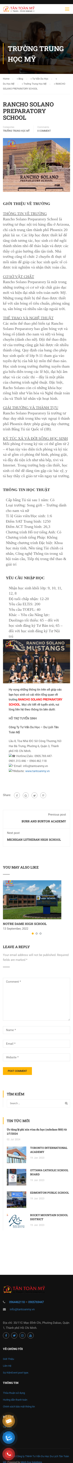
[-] (19, 10)
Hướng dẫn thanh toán (15, 1399)
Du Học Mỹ (8, 83)
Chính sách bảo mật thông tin (19, 1406)
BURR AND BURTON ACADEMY (44, 821)
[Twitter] (34, 795)
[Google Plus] (26, 795)
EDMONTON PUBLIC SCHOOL (49, 1192)
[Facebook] (17, 795)
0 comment (44, 130)
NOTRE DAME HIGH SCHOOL (25, 924)
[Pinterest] (43, 795)
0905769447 (36, 1302)
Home (6, 78)
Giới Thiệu (8, 1358)
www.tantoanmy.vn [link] (37, 771)
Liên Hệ (7, 1365)
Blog (20, 78)
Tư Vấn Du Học (40, 78)
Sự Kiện (16, 1372)
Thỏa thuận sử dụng (14, 1392)
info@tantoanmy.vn (22, 1309)
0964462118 (17, 1302)
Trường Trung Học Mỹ (35, 83)
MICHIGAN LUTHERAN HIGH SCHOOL (34, 839)
